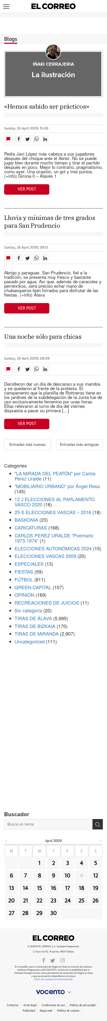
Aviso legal (30, 1005)
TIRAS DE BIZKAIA (35, 626)
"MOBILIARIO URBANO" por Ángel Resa (57, 486)
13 (11, 888)
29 (39, 913)
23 (53, 900)
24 (68, 900)
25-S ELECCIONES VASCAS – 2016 (53, 512)
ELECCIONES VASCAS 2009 (45, 555)
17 (67, 888)
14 (25, 888)
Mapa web (46, 1010)
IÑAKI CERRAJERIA (53, 64)
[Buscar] (97, 824)
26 (95, 900)
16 (53, 888)
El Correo (53, 938)
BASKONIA (26, 519)
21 (25, 900)
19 (95, 888)
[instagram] (62, 960)
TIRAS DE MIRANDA (37, 633)
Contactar (12, 1005)
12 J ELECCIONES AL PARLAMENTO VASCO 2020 (55, 502)
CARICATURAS (31, 527)
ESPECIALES (29, 563)
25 (81, 900)
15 (39, 888)
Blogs (10, 39)
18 (81, 888)
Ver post (27, 189)
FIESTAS (24, 571)
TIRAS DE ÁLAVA (33, 618)
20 (11, 900)
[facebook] (43, 960)
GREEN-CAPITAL (33, 587)
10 (67, 875)
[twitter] (53, 960)
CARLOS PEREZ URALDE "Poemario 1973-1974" (54, 538)
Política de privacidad (82, 1005)
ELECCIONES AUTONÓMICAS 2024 (53, 548)
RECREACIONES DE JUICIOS (47, 602)
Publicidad (29, 1010)
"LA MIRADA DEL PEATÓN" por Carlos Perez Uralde (55, 476)
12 (95, 875)
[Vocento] (53, 992)
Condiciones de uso (53, 1005)
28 (25, 913)
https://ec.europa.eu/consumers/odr (53, 979)
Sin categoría (28, 610)
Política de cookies (68, 1010)
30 (53, 913)
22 (39, 900)
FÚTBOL (24, 579)
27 (11, 913)
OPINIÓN (24, 594)
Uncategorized (30, 641)
